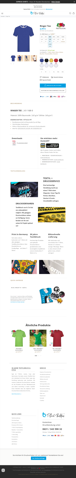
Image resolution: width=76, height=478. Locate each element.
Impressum (42, 395)
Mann (57, 52)
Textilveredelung (16, 418)
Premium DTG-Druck (17, 425)
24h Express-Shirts (16, 422)
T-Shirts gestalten (16, 432)
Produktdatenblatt (22, 143)
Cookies (42, 400)
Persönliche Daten (44, 386)
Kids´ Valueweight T (57, 348)
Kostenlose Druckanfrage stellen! (52, 90)
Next (13, 64)
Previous (11, 64)
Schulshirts (14, 439)
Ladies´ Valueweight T (38, 348)
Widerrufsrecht (44, 379)
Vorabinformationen (45, 374)
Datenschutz (43, 381)
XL (54, 71)
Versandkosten (47, 470)
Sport (53, 52)
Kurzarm (55, 53)
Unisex (61, 52)
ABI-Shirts (14, 444)
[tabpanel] (18, 340)
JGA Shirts (14, 441)
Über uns (42, 393)
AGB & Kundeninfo (45, 376)
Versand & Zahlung (45, 388)
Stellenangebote (44, 391)
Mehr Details (55, 2)
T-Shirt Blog (15, 434)
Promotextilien (49, 53)
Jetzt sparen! (52, 9)
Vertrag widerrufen (45, 384)
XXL (58, 71)
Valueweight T (19, 348)
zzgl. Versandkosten (49, 30)
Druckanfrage (15, 420)
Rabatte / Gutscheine (17, 429)
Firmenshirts (15, 437)
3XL (63, 71)
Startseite (3, 16)
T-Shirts (49, 52)
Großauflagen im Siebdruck (29, 128)
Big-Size (42, 53)
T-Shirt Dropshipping (17, 427)
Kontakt (42, 398)
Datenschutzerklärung (17, 302)
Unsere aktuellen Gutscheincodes (38, 9)
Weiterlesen (16, 394)
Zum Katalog (45, 157)
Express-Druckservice (45, 372)
